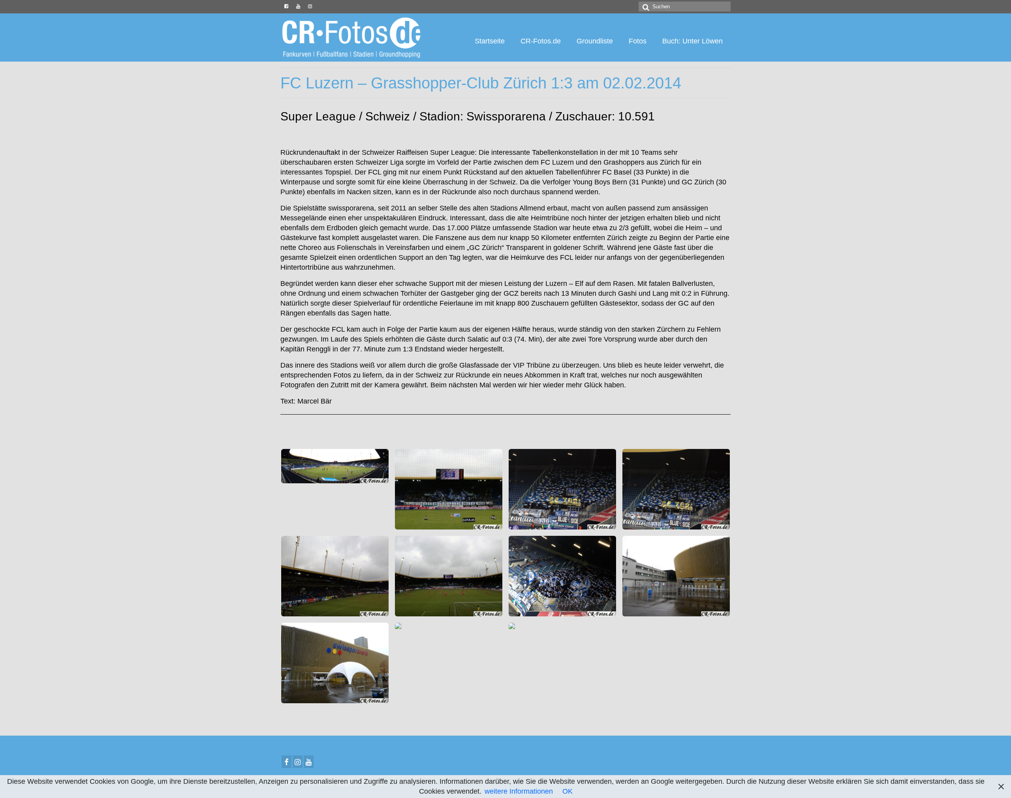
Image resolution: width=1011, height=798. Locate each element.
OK (567, 791)
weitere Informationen (519, 791)
